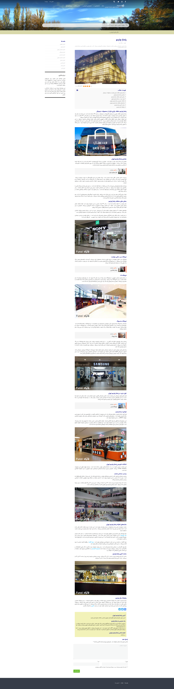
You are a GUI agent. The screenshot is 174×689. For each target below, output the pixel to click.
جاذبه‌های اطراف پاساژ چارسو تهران (117, 103)
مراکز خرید (121, 43)
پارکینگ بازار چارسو (121, 107)
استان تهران (123, 19)
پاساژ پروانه (114, 336)
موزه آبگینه (91, 542)
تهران (115, 19)
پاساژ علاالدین (113, 270)
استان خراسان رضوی (61, 49)
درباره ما (46, 1)
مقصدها (126, 683)
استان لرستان (62, 60)
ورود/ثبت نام (69, 6)
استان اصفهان (62, 44)
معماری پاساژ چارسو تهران (119, 95)
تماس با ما (51, 1)
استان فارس (63, 63)
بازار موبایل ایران (113, 172)
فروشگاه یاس (114, 407)
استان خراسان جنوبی (61, 57)
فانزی (115, 268)
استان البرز (63, 68)
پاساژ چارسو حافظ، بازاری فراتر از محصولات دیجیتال (114, 93)
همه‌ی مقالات (77, 6)
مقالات (122, 683)
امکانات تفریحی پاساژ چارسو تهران (117, 101)
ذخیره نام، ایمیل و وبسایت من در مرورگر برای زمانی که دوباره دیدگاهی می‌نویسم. (111, 667)
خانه (103, 6)
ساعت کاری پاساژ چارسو (119, 105)
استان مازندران (62, 55)
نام (98, 661)
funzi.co (56, 83)
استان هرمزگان (62, 52)
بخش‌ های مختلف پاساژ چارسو (117, 97)
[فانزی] (120, 5)
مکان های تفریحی (114, 32)
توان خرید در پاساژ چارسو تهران (118, 99)
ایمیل (126, 661)
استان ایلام (63, 65)
